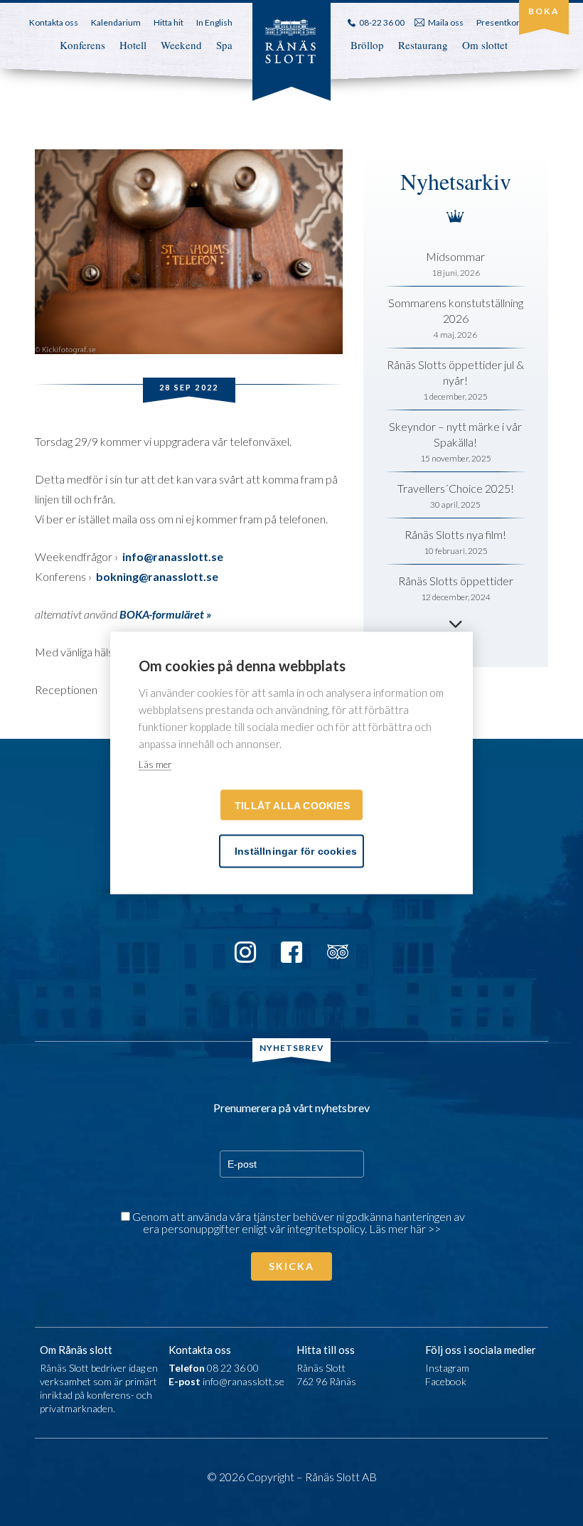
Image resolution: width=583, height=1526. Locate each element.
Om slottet (485, 45)
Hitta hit (168, 22)
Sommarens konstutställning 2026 (455, 310)
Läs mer (155, 764)
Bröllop (367, 45)
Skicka (291, 1266)
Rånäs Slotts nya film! (455, 534)
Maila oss (446, 22)
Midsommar (455, 256)
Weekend (181, 45)
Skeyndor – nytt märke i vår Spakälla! (455, 434)
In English (214, 22)
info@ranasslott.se (243, 1381)
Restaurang (423, 45)
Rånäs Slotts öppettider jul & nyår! (455, 372)
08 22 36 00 (233, 1368)
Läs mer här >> (405, 1228)
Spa (224, 45)
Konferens (82, 45)
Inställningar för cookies (296, 851)
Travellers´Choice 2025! (455, 488)
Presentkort (499, 22)
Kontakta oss (53, 22)
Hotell (132, 45)
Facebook (445, 1381)
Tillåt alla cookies (292, 805)
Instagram (447, 1368)
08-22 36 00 (382, 22)
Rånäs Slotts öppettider (455, 580)
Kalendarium (116, 22)
